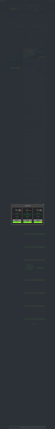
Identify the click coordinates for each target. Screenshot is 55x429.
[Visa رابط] (38, 220)
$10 (17, 217)
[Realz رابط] (30, 210)
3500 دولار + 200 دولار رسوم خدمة (17, 214)
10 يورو (27, 217)
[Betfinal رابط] (19, 210)
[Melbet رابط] (40, 210)
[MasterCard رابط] (37, 220)
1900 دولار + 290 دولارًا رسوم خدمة (38, 214)
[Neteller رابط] (24, 220)
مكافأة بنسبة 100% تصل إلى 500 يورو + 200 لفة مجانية (27, 214)
